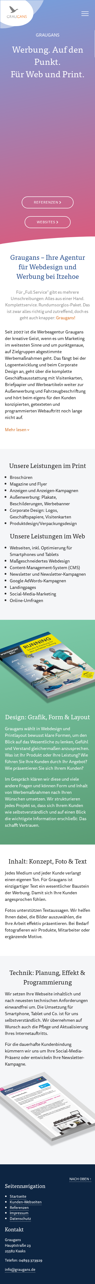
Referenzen (46, 202)
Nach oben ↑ (80, 1179)
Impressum (19, 1213)
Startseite (18, 1196)
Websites (46, 222)
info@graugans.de (20, 1269)
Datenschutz (20, 1218)
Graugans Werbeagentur (22, 14)
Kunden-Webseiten (26, 1202)
